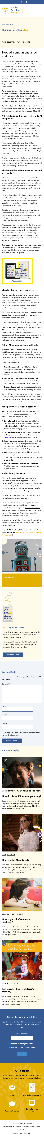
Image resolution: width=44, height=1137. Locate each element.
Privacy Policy (16, 1127)
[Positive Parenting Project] (19, 10)
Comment (6, 684)
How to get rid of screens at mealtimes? (16, 921)
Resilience (27, 791)
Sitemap (38, 1127)
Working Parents (8, 791)
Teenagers (26, 42)
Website (5, 724)
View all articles (7, 24)
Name (5, 706)
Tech (4, 42)
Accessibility (7, 1127)
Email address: (22, 1034)
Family (19, 791)
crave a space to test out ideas (23, 133)
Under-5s (20, 914)
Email (4, 715)
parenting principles (21, 414)
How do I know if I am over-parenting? (21, 796)
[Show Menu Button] (40, 12)
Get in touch (25, 530)
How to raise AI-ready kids (15, 860)
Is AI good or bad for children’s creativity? (18, 990)
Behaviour (6, 914)
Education (11, 42)
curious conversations (32, 508)
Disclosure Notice (28, 1127)
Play (18, 42)
